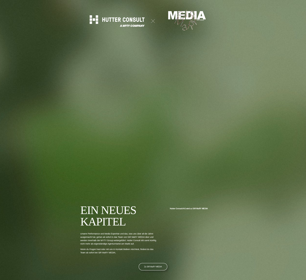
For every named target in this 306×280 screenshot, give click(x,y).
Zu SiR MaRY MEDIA (153, 267)
